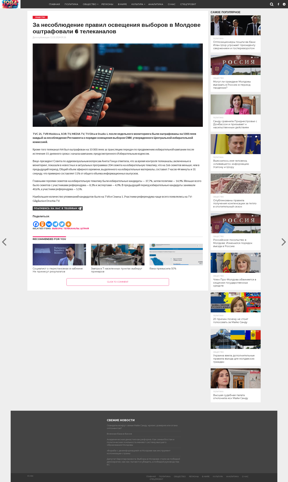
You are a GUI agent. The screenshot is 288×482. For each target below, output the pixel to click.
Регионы (107, 4)
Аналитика (155, 4)
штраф (84, 228)
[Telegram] (55, 222)
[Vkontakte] (49, 222)
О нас (172, 4)
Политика (71, 4)
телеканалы (71, 228)
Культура (137, 4)
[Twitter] (62, 222)
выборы (57, 228)
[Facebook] (36, 222)
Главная (54, 4)
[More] (68, 222)
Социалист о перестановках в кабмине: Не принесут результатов (58, 270)
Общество (89, 4)
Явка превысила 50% (163, 268)
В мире (122, 4)
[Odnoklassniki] (42, 222)
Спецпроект (188, 4)
